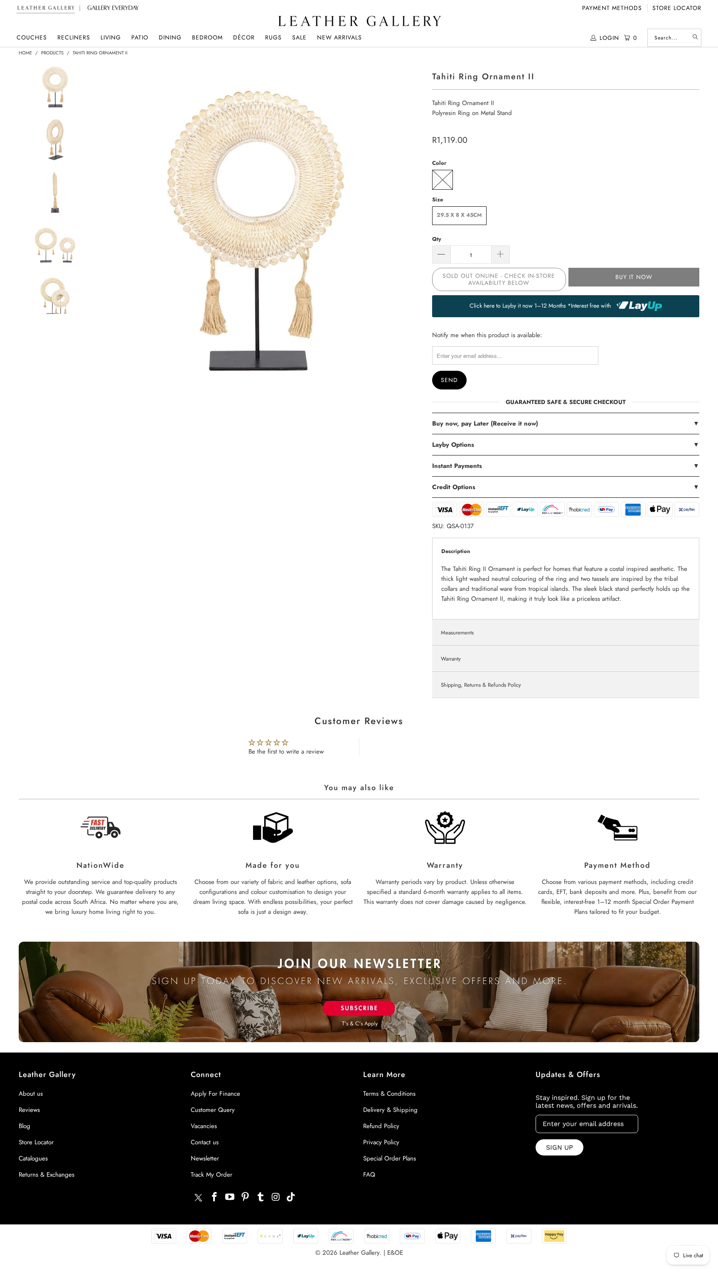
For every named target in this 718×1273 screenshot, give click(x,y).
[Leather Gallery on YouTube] (230, 1197)
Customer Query (213, 1109)
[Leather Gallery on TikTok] (291, 1197)
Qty (436, 239)
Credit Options (566, 487)
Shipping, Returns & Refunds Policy (481, 685)
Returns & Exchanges (46, 1174)
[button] (32, 37)
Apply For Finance (215, 1093)
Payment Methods (612, 8)
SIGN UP (559, 1147)
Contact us (205, 1142)
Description (455, 551)
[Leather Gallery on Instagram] (276, 1197)
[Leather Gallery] (359, 22)
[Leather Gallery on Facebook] (215, 1197)
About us (31, 1093)
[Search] (695, 38)
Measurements (457, 632)
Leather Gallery (359, 1252)
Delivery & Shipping (390, 1109)
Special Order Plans (389, 1158)
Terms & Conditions (389, 1093)
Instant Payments (566, 465)
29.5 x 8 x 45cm (459, 215)
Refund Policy (381, 1126)
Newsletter (205, 1158)
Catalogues (33, 1158)
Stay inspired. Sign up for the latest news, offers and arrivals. (587, 1101)
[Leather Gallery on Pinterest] (245, 1197)
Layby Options (566, 444)
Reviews (29, 1109)
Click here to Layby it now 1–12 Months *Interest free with (541, 305)
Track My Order (211, 1174)
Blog (24, 1126)
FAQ (369, 1174)
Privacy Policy (381, 1142)
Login (609, 38)
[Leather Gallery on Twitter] (198, 1198)
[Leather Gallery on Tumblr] (260, 1197)
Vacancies (204, 1126)
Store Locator (676, 8)
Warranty (451, 659)
